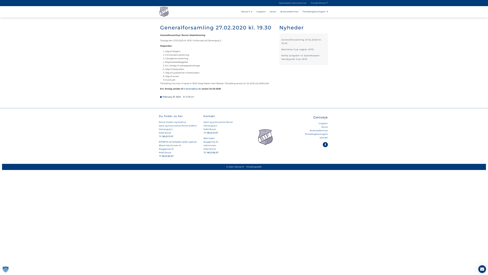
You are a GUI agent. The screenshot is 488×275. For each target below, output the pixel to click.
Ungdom (261, 11)
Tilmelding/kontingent (314, 11)
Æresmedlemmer (289, 11)
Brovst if (245, 11)
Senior (273, 11)
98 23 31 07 (167, 136)
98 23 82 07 (167, 156)
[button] (5, 269)
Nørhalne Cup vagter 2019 (297, 49)
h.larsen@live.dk (192, 89)
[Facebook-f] (325, 144)
